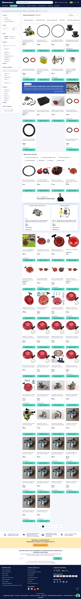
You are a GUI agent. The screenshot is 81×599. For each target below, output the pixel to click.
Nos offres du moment (32, 577)
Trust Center (43, 595)
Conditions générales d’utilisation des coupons (12, 585)
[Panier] (78, 2)
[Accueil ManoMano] (8, 2)
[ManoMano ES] (38, 589)
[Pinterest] (60, 582)
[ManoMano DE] (35, 589)
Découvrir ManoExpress (33, 583)
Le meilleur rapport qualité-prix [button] (37, 205)
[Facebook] (57, 582)
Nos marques (30, 575)
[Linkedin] (54, 582)
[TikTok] (67, 582)
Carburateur (37, 11)
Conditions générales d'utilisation (55, 595)
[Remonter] (77, 588)
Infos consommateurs (68, 595)
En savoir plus (52, 562)
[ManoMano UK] (32, 589)
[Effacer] (52, 2)
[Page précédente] (40, 526)
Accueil (3, 11)
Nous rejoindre (5, 581)
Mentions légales (24, 595)
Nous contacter (5, 575)
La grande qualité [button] (63, 205)
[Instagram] (64, 582)
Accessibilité (40, 597)
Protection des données (34, 595)
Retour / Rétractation (6, 571)
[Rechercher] (17, 2)
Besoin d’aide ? (5, 573)
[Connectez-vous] (75, 2)
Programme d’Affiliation (7, 583)
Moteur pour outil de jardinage (28, 11)
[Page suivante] (61, 526)
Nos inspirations (31, 579)
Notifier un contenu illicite (7, 577)
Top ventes (30, 581)
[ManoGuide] (78, 596)
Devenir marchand (6, 579)
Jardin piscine (7, 11)
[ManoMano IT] (29, 589)
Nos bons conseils (31, 569)
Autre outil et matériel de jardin (16, 11)
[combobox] (73, 15)
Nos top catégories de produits (34, 571)
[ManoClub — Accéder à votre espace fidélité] (71, 2)
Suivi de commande (6, 569)
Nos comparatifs (31, 573)
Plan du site (17, 595)
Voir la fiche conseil (58, 91)
